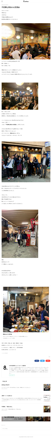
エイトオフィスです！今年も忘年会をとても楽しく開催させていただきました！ (16, 387)
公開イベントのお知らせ (7, 395)
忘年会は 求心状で (5, 384)
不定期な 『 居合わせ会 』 (7, 406)
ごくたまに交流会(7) (5, 353)
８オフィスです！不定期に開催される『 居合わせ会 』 (12, 409)
